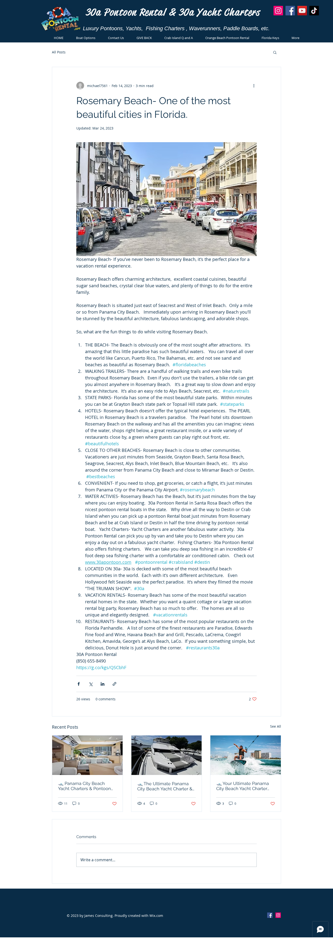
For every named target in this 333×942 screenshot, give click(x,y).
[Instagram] (278, 10)
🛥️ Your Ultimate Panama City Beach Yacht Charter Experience (242, 786)
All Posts (59, 52)
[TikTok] (314, 10)
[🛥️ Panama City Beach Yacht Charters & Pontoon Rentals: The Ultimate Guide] (87, 755)
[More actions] (254, 86)
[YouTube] (302, 10)
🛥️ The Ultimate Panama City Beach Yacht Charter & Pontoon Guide (164, 786)
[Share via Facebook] (78, 684)
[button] (275, 52)
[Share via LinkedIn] (102, 684)
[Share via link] (114, 684)
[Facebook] (290, 10)
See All (275, 726)
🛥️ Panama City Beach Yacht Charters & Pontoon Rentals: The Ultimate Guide (87, 786)
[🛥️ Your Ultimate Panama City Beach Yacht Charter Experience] (245, 755)
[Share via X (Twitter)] (90, 684)
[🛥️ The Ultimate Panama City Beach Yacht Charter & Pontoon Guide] (166, 755)
